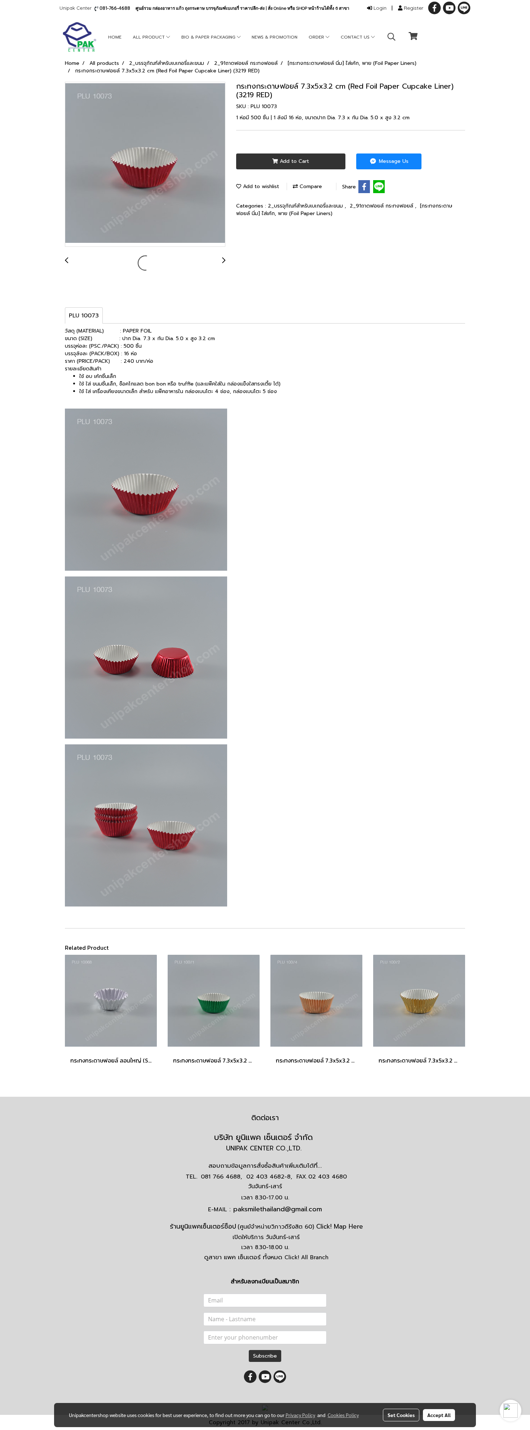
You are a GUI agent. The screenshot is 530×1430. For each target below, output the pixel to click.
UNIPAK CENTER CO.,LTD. (265, 1148)
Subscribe (265, 1356)
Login (379, 8)
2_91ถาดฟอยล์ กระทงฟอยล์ (382, 206)
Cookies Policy (343, 1415)
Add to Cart (293, 161)
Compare (310, 186)
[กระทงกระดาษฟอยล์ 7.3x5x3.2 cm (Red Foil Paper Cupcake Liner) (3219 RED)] (145, 164)
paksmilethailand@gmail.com (277, 1209)
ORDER (317, 37)
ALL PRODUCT (149, 37)
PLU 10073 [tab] (84, 315)
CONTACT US (356, 37)
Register (412, 8)
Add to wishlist (260, 186)
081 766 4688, (221, 1176)
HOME (115, 37)
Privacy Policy (300, 1415)
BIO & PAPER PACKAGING (209, 37)
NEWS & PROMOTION (274, 37)
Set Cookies (401, 1415)
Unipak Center (76, 8)
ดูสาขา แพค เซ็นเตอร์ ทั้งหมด (266, 1257)
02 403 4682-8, (269, 1176)
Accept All (439, 1415)
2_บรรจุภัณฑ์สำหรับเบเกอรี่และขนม (306, 206)
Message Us (392, 161)
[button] (391, 37)
